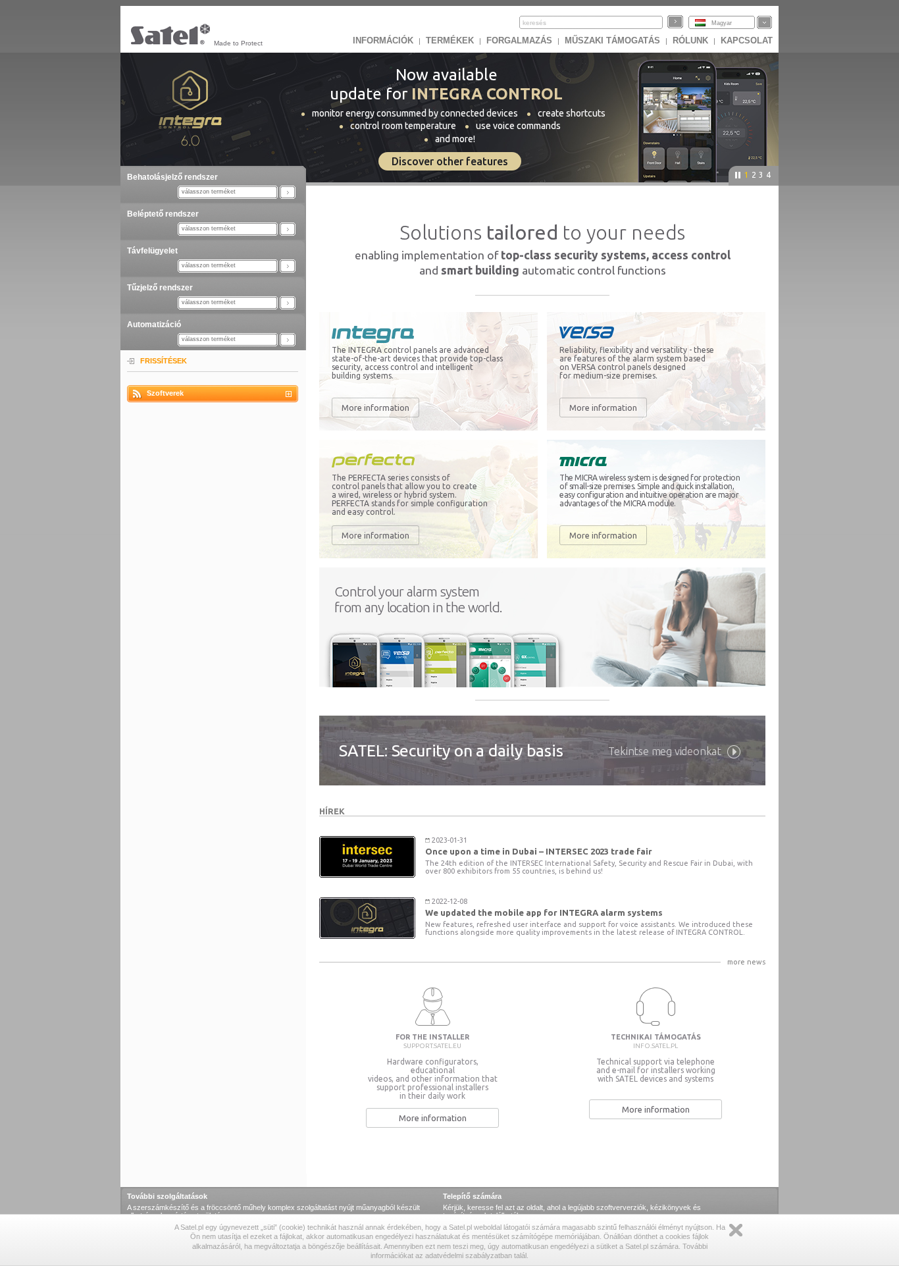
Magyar (721, 23)
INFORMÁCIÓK (383, 40)
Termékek (450, 40)
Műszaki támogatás (612, 40)
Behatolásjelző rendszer (172, 177)
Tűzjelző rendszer (160, 287)
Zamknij (735, 1230)
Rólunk (690, 40)
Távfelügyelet (152, 250)
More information (375, 407)
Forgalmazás (519, 40)
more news (746, 962)
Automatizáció (154, 324)
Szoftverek (165, 393)
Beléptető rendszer (163, 214)
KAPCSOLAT (747, 40)
